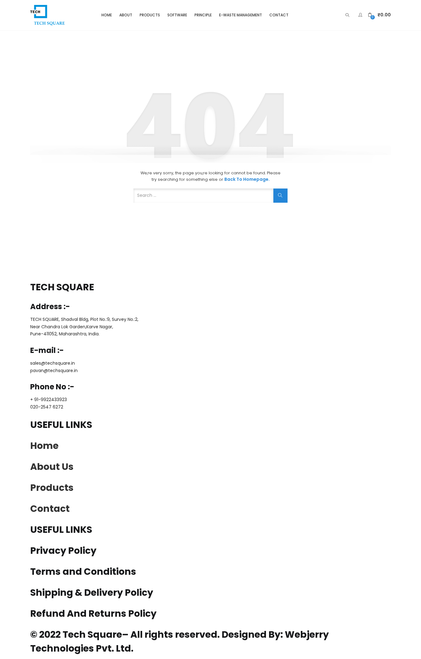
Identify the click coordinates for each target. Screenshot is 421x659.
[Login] (361, 15)
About (125, 15)
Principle (203, 15)
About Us (52, 466)
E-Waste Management (240, 15)
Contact (278, 15)
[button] (379, 15)
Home (106, 15)
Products (150, 15)
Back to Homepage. (247, 179)
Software (177, 15)
